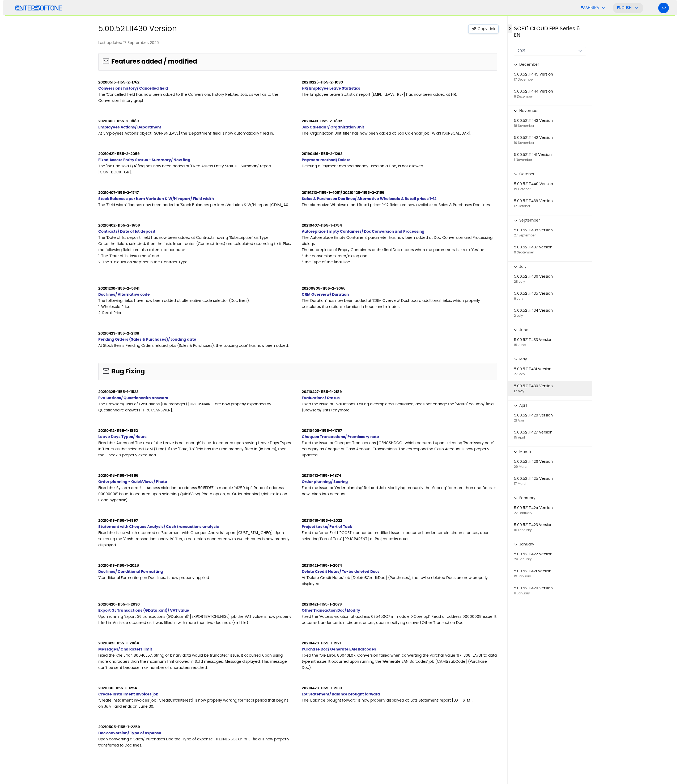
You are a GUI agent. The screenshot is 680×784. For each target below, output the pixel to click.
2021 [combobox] (521, 51)
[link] (550, 77)
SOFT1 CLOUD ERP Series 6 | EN (548, 32)
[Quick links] (38, 8)
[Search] (663, 8)
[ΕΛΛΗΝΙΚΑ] (603, 8)
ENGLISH (624, 8)
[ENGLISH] (636, 8)
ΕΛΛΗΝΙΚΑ (590, 8)
